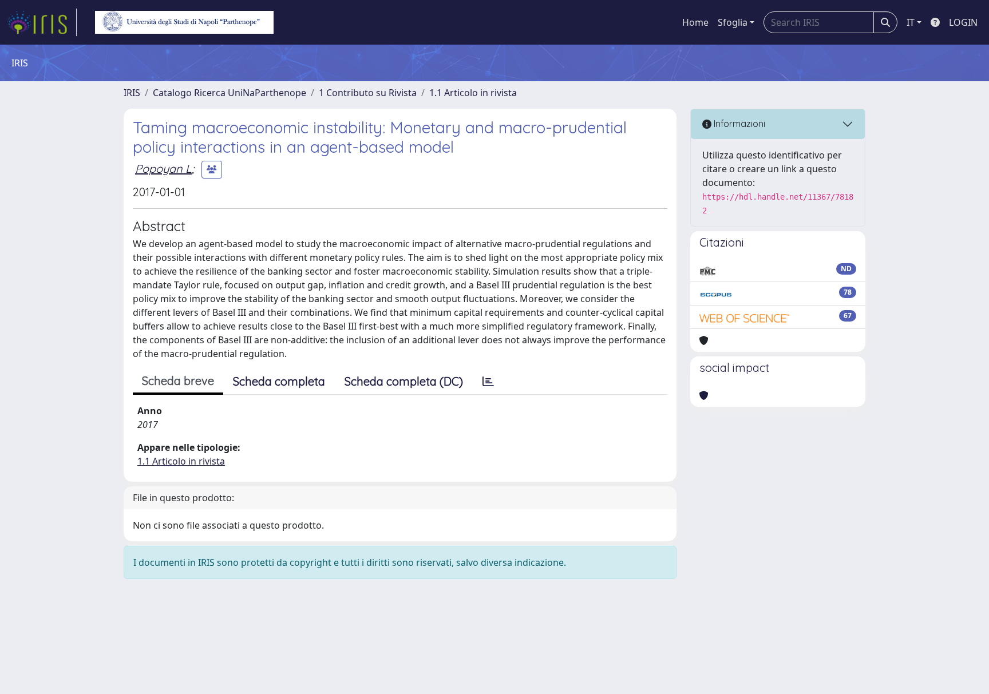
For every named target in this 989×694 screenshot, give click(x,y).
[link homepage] (42, 22)
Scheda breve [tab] (178, 381)
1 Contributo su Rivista (368, 92)
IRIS (132, 92)
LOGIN (963, 22)
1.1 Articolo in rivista (473, 92)
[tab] (488, 382)
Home (695, 22)
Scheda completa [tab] (279, 381)
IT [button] (911, 22)
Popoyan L (163, 168)
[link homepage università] (184, 22)
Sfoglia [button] (732, 22)
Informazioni (738, 123)
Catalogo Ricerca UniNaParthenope (229, 92)
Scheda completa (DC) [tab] (404, 381)
